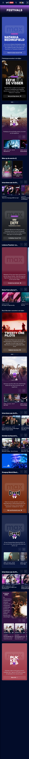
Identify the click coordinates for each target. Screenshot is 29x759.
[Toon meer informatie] (18, 141)
